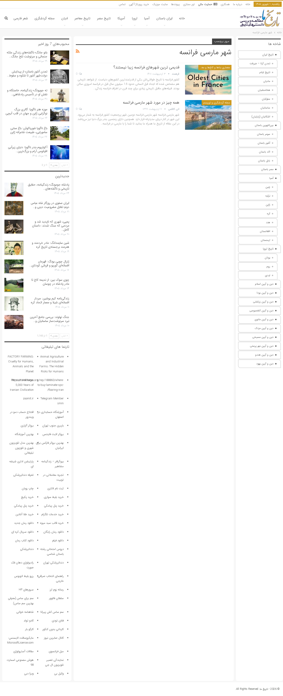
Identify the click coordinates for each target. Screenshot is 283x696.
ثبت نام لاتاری (55, 488)
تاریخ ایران (267, 54)
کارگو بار (29, 629)
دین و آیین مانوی (264, 319)
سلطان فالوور (56, 598)
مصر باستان (267, 169)
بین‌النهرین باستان (264, 125)
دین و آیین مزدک (264, 328)
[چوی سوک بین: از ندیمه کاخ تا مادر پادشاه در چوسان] (13, 285)
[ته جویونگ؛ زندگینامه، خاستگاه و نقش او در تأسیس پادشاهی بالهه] (59, 95)
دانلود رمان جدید (24, 523)
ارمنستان (265, 240)
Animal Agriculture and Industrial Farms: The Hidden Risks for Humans (51, 364)
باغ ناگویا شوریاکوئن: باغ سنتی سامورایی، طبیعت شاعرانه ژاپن (28, 130)
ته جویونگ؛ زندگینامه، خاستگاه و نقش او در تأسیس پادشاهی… (27, 92)
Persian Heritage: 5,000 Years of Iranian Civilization (22, 385)
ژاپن (268, 205)
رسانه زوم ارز (57, 589)
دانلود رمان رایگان (53, 532)
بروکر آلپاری (27, 425)
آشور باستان (264, 143)
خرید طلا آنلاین (24, 514)
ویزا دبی (29, 673)
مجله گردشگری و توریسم (216, 103)
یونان (267, 257)
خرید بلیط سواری (54, 497)
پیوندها (175, 4)
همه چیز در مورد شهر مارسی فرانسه (151, 102)
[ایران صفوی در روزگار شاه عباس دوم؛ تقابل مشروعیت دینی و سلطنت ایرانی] (13, 208)
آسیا (147, 18)
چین (268, 187)
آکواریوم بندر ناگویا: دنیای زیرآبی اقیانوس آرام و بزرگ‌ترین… (27, 149)
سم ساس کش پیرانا (52, 612)
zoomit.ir (28, 398)
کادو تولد (29, 620)
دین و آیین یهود (264, 364)
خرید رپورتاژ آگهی (139, 4)
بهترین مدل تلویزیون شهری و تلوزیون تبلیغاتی (21, 448)
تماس (122, 4)
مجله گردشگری (44, 18)
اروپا (134, 18)
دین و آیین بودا (265, 293)
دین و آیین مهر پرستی (261, 346)
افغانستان (265, 231)
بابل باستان (264, 161)
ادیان (64, 18)
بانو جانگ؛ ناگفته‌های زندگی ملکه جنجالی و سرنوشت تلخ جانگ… (27, 54)
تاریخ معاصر (82, 18)
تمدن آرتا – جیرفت (260, 63)
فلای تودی (58, 620)
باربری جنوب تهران (53, 425)
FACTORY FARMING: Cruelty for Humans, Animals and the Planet (21, 364)
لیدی (267, 275)
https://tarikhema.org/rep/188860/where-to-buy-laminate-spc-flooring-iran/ (37, 385)
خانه (247, 4)
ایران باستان (164, 18)
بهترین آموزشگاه (24, 434)
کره (268, 213)
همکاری (225, 4)
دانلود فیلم (58, 540)
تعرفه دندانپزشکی (23, 475)
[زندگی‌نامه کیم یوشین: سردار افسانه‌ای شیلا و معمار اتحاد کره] (13, 303)
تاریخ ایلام (264, 72)
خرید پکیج (27, 497)
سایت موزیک (160, 4)
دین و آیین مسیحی (262, 337)
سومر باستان (263, 134)
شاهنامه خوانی (25, 612)
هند (268, 222)
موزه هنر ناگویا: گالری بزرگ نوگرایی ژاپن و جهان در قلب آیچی (26, 111)
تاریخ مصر (104, 18)
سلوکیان (266, 99)
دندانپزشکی (27, 549)
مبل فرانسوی (56, 651)
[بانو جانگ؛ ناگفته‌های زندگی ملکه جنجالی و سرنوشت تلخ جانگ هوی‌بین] (59, 57)
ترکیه (267, 196)
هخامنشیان (264, 90)
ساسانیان (265, 108)
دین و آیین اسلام (264, 284)
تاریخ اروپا (268, 249)
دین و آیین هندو (264, 355)
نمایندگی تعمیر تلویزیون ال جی (54, 662)
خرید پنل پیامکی (54, 505)
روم (268, 266)
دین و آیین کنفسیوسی (261, 310)
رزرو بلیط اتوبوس (24, 576)
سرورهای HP (26, 589)
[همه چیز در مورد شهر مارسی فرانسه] (208, 115)
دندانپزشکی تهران (53, 562)
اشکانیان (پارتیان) (261, 116)
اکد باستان (264, 152)
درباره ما (237, 4)
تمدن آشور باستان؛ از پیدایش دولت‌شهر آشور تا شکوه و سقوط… (27, 73)
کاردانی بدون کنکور (53, 629)
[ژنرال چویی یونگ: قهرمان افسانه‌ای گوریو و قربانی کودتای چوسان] (13, 266)
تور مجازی (189, 4)
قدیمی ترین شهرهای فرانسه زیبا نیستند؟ (146, 67)
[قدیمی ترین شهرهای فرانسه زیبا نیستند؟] (208, 80)
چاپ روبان (28, 488)
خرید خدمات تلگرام (52, 514)
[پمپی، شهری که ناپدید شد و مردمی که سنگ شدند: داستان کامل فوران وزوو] (13, 227)
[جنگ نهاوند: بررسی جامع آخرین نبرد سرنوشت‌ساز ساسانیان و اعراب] (13, 322)
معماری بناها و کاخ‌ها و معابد (214, 67)
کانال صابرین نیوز (54, 638)
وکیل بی (59, 673)
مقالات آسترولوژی (23, 651)
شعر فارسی (20, 18)
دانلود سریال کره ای (22, 532)
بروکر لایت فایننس (53, 434)
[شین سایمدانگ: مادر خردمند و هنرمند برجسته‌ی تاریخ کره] (13, 248)
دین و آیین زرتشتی (263, 302)
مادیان (266, 81)
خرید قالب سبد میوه (52, 523)
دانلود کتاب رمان (24, 540)
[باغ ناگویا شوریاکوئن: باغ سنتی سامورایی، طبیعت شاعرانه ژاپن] (59, 133)
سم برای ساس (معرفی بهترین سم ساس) (21, 600)
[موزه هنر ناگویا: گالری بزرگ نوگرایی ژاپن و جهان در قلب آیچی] (59, 114)
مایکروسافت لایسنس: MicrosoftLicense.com (20, 640)
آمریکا (121, 18)
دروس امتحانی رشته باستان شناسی (52, 551)
